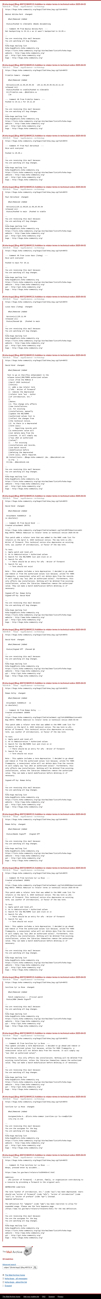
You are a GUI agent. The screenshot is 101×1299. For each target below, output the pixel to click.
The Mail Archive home (15, 1275)
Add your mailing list (31, 1297)
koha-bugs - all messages (16, 1279)
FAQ (43, 1297)
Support (52, 1297)
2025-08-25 (6, 358)
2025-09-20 (6, 138)
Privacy (60, 1297)
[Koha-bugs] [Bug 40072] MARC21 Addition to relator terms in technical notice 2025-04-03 (44, 4)
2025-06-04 (6, 1099)
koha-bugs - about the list (16, 1282)
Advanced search (9, 1264)
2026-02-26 (6, 7)
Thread (15, 7)
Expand (8, 1286)
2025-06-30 (6, 685)
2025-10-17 (6, 67)
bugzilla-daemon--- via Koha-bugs (32, 7)
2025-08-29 (6, 248)
